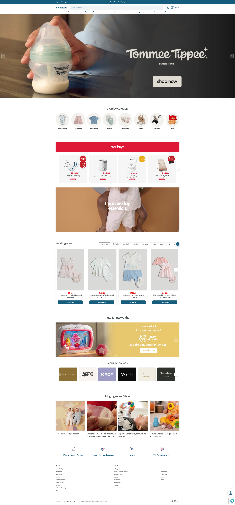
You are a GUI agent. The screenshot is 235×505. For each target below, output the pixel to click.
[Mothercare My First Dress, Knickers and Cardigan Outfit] (165, 269)
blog (162, 479)
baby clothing (105, 244)
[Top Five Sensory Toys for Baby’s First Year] (133, 416)
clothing (76, 12)
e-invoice (116, 485)
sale (68, 12)
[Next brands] (176, 374)
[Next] (179, 121)
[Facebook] (57, 2)
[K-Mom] (107, 374)
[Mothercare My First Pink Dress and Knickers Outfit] (70, 269)
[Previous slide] (3, 56)
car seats (145, 244)
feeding (85, 12)
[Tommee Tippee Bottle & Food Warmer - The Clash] (103, 169)
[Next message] (137, 2)
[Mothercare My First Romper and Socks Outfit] (133, 269)
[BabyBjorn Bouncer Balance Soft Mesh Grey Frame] (162, 169)
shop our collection (117, 214)
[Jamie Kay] (68, 374)
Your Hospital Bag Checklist (67, 433)
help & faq (116, 477)
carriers (154, 244)
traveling (122, 12)
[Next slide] (232, 56)
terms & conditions (118, 474)
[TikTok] (65, 2)
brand (153, 12)
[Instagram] (61, 2)
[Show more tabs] (177, 244)
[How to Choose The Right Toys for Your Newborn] (165, 416)
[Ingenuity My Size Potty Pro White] (132, 169)
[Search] (160, 8)
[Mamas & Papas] (88, 374)
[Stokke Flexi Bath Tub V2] (73, 169)
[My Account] (168, 8)
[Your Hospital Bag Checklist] (70, 416)
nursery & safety (110, 12)
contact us (164, 474)
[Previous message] (98, 2)
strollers (136, 244)
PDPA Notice (117, 479)
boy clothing (126, 244)
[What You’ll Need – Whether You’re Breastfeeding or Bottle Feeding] (102, 416)
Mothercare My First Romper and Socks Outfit (133, 296)
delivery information (119, 469)
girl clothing (116, 244)
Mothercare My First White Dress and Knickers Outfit (102, 296)
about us (163, 469)
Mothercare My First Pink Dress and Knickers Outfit (70, 296)
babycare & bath (96, 12)
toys (145, 12)
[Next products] (177, 168)
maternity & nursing (134, 12)
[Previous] (55, 121)
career (163, 477)
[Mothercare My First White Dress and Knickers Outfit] (102, 269)
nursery (162, 244)
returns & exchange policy (121, 471)
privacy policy (117, 482)
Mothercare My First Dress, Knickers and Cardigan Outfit (164, 296)
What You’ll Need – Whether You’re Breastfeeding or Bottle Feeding (101, 434)
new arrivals (162, 12)
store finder (164, 471)
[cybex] (127, 374)
